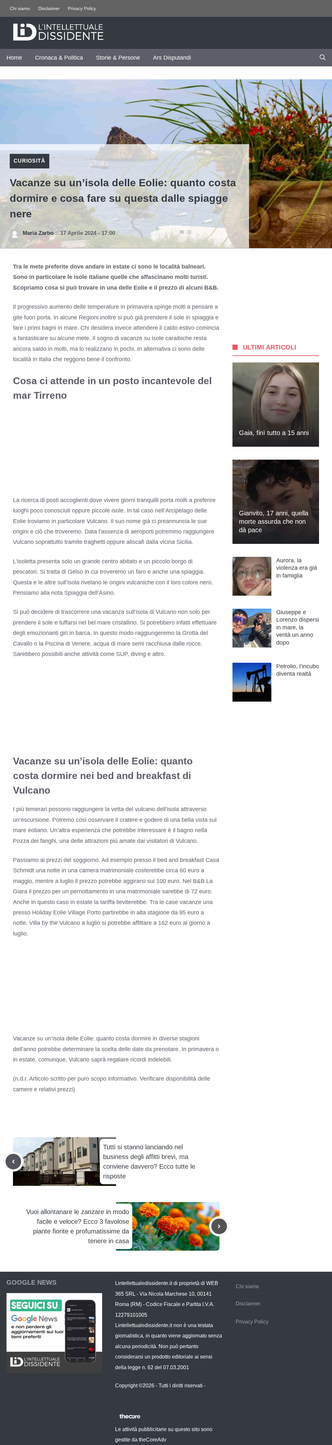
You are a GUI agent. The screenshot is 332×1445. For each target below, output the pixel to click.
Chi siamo (20, 8)
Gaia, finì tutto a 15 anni (274, 432)
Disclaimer (49, 8)
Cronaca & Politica (59, 57)
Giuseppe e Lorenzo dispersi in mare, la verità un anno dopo (297, 627)
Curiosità (29, 161)
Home (14, 57)
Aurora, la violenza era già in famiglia (296, 568)
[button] (322, 57)
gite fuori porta (31, 317)
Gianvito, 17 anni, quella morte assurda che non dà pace (273, 521)
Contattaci (126, 1396)
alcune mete (73, 338)
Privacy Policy (82, 8)
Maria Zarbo (38, 233)
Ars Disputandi (172, 57)
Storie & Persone (118, 57)
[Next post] (219, 1226)
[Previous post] (13, 1162)
